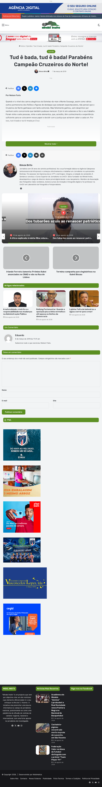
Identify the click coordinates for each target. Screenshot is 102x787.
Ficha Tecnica (58, 778)
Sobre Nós (14, 778)
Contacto (23, 778)
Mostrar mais (50, 144)
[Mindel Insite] (51, 25)
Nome (4, 390)
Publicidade (47, 778)
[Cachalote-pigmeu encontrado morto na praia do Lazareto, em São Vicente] (43, 728)
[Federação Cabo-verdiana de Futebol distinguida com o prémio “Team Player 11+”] (43, 750)
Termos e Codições (73, 778)
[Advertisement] (51, 663)
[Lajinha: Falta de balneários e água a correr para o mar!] (84, 298)
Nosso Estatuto (35, 778)
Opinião (29, 46)
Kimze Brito (43, 71)
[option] (29, 236)
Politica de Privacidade (91, 778)
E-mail (4, 401)
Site (54, 401)
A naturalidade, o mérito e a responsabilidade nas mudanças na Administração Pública (17, 311)
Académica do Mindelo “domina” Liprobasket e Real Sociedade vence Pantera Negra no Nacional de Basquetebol (58, 705)
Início (22, 46)
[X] (15, 725)
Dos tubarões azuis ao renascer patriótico (63, 221)
